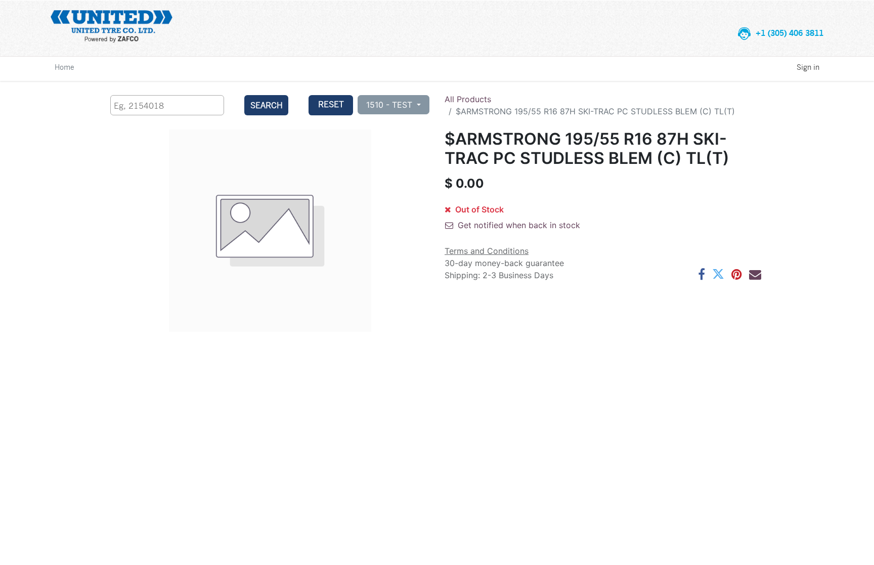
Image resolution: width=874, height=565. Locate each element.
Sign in (808, 67)
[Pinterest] (736, 274)
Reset (331, 104)
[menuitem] (64, 67)
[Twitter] (718, 274)
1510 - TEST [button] (390, 105)
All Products (468, 99)
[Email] (755, 274)
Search (266, 105)
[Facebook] (701, 274)
